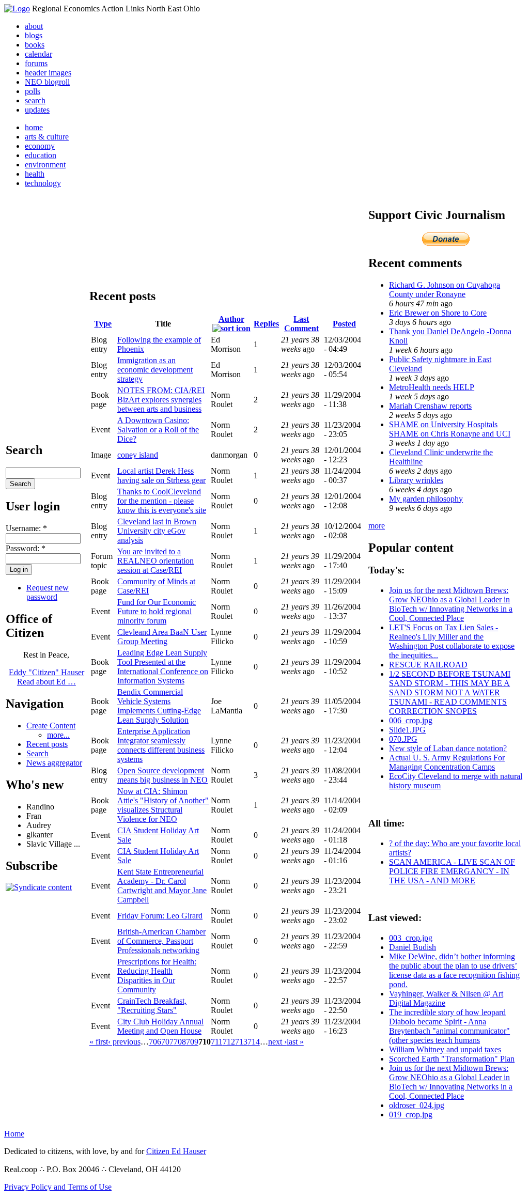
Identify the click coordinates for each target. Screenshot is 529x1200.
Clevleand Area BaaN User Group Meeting (162, 637)
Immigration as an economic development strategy (155, 369)
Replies (266, 323)
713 (241, 1041)
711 (217, 1041)
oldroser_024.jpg (416, 1105)
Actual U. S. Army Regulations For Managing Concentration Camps (447, 762)
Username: (26, 528)
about (34, 26)
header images (48, 72)
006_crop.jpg (410, 720)
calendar (38, 54)
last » (295, 1041)
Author (231, 319)
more (376, 525)
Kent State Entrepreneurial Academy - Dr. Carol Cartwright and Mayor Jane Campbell (162, 885)
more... (58, 734)
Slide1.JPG (407, 729)
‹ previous (124, 1041)
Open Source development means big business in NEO (162, 775)
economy (40, 146)
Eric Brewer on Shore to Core (438, 312)
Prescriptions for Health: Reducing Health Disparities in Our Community (156, 975)
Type (103, 323)
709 (192, 1041)
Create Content (50, 725)
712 (229, 1041)
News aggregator (54, 762)
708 (180, 1041)
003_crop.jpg (410, 937)
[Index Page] (17, 8)
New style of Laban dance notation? (448, 748)
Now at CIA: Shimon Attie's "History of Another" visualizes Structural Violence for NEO (163, 805)
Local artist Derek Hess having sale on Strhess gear (161, 475)
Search (37, 753)
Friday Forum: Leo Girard (160, 915)
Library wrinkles (416, 480)
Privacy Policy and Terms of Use (58, 1186)
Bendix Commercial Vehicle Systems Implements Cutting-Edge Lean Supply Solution (159, 706)
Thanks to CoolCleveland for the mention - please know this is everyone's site (161, 501)
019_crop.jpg (410, 1114)
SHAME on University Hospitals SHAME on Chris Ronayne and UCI (449, 429)
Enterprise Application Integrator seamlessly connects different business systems (161, 745)
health (34, 173)
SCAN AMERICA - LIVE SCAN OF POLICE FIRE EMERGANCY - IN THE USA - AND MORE (452, 871)
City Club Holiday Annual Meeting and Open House (160, 1026)
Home (14, 1133)
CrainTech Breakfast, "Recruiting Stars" (151, 1005)
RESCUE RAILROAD (428, 664)
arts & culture (47, 136)
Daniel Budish (412, 947)
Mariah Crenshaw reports (430, 405)
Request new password (47, 592)
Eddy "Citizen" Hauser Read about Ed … (46, 677)
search (35, 100)
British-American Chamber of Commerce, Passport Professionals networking (161, 941)
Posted (344, 323)
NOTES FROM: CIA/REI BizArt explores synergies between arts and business (161, 399)
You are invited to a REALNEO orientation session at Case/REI (155, 560)
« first (98, 1041)
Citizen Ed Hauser (176, 1151)
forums (36, 63)
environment (45, 164)
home (34, 127)
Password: (25, 548)
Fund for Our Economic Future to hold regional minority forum (156, 611)
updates (37, 109)
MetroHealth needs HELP (431, 387)
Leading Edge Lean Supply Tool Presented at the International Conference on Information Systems (162, 666)
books (34, 44)
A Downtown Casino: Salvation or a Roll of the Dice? (158, 429)
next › (277, 1041)
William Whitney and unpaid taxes (445, 1049)
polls (32, 91)
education (40, 155)
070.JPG (403, 739)
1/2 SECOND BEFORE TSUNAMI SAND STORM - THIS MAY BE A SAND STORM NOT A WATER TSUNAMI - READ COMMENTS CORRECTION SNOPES (449, 692)
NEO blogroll (47, 81)
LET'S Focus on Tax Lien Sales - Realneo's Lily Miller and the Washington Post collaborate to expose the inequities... (452, 641)
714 (253, 1041)
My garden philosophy (426, 498)
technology (43, 183)
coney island (137, 454)
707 (167, 1041)
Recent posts (47, 744)
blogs (33, 35)
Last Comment (301, 324)
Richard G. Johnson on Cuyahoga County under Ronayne (444, 289)
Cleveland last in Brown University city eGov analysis (156, 530)
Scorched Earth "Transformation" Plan (452, 1058)
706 (155, 1041)
